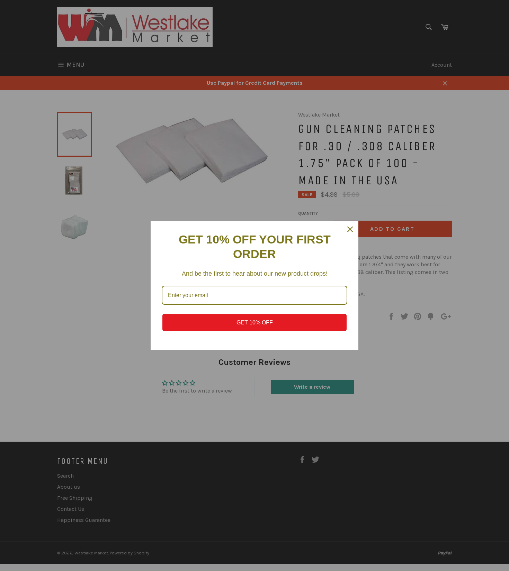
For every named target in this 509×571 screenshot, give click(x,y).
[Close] (350, 229)
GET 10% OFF (254, 322)
